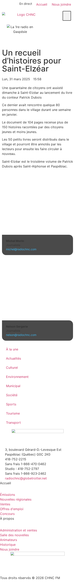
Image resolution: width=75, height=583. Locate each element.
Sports (11, 404)
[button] (67, 16)
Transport (13, 423)
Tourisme (13, 413)
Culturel (12, 368)
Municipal (13, 386)
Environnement (17, 377)
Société (11, 395)
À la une (12, 349)
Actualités (13, 358)
